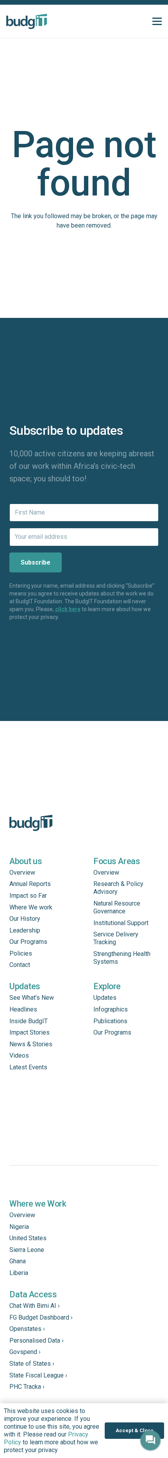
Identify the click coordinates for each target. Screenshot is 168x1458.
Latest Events (28, 1067)
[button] (157, 21)
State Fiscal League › (38, 1375)
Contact (19, 964)
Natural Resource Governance (116, 907)
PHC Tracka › (27, 1386)
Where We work (30, 907)
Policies (20, 953)
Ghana (17, 1261)
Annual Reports (30, 884)
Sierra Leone (26, 1250)
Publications (110, 1021)
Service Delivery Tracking (115, 938)
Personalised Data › (36, 1340)
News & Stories (30, 1044)
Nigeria (19, 1226)
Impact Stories (29, 1032)
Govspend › (25, 1352)
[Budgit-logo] (26, 21)
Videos (19, 1055)
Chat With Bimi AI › (34, 1305)
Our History (24, 918)
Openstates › (27, 1328)
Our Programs (28, 941)
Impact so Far (28, 895)
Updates (104, 997)
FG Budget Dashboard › (41, 1317)
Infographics (110, 1009)
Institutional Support (120, 923)
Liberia (18, 1273)
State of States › (31, 1363)
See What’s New (31, 997)
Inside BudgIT (28, 1021)
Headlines (23, 1009)
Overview (22, 872)
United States (27, 1238)
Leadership (24, 930)
